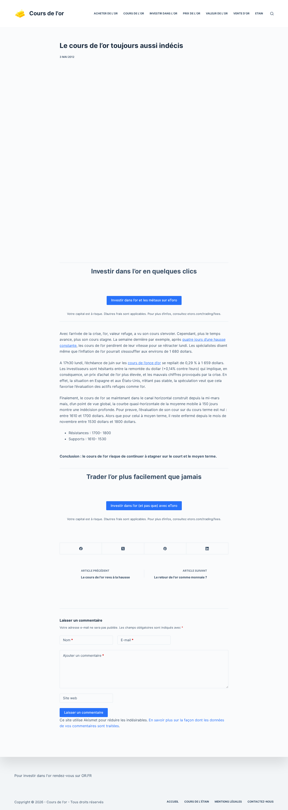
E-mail (127, 640)
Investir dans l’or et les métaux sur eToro (144, 300)
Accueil (173, 801)
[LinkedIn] (207, 548)
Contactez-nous (261, 801)
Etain (259, 13)
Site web (70, 698)
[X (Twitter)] (123, 548)
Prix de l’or (191, 13)
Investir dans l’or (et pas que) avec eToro (144, 505)
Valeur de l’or (217, 13)
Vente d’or (241, 13)
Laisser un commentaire (83, 712)
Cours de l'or (46, 13)
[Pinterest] (165, 548)
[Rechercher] (272, 13)
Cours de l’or (133, 13)
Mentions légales (228, 801)
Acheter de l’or (106, 13)
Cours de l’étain (196, 801)
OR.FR (86, 775)
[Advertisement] (144, 92)
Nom (68, 640)
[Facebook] (81, 548)
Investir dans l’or (163, 13)
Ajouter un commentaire (83, 655)
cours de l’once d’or (144, 363)
